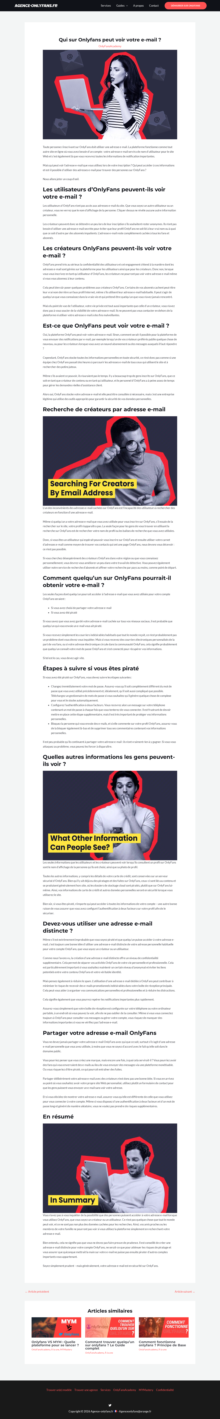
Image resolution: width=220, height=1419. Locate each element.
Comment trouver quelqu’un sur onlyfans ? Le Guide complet (109, 1345)
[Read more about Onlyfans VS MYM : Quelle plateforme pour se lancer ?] (56, 1327)
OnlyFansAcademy (110, 46)
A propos (138, 5)
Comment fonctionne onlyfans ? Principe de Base (162, 1343)
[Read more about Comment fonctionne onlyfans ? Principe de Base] (163, 1327)
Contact (154, 5)
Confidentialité (165, 1390)
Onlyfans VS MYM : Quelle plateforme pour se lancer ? (55, 1343)
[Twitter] (110, 1405)
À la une (55, 1349)
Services (106, 5)
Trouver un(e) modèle (59, 1390)
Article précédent (37, 1291)
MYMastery (66, 1349)
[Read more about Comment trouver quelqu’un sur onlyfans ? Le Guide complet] (110, 1327)
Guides (120, 5)
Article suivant (185, 1291)
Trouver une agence (86, 1390)
